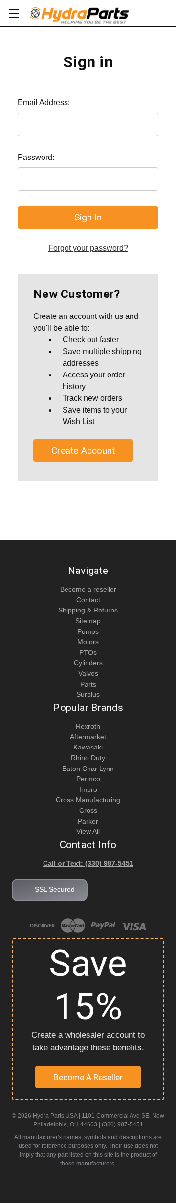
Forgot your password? (88, 248)
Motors (88, 642)
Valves (88, 673)
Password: (36, 157)
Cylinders (88, 663)
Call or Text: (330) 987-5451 (88, 863)
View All (88, 831)
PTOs (88, 652)
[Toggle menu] (13, 13)
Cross (88, 810)
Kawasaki (88, 747)
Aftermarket (88, 737)
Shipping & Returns (88, 610)
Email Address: (44, 103)
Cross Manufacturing (88, 800)
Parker (88, 821)
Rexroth (88, 726)
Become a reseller (88, 589)
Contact (88, 600)
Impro (88, 789)
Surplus (88, 694)
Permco (88, 779)
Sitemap (88, 621)
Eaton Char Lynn (88, 768)
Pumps (88, 631)
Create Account (83, 450)
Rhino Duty (88, 758)
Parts (88, 684)
